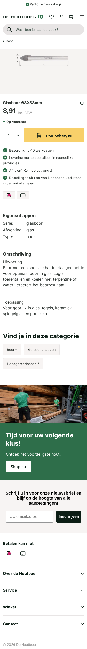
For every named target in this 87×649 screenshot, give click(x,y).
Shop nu (18, 466)
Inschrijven (69, 516)
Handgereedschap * (23, 364)
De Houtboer (26, 645)
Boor (9, 41)
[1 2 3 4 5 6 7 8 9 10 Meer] (12, 135)
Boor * (12, 350)
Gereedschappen (42, 350)
